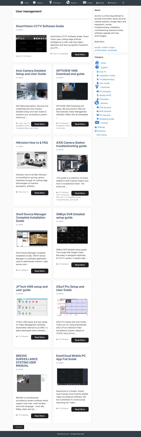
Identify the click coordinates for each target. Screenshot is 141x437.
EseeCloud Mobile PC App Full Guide (71, 357)
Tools (21, 123)
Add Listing (101, 135)
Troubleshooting (22, 128)
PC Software (26, 56)
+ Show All (18, 427)
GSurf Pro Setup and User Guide (70, 288)
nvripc (111, 47)
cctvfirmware (100, 50)
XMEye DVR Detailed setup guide (70, 215)
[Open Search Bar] (123, 3)
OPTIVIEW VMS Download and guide (70, 72)
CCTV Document (62, 195)
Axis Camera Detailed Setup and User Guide (31, 72)
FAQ (20, 192)
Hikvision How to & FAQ (32, 142)
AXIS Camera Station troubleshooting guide (71, 144)
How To (56, 54)
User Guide (33, 128)
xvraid (104, 47)
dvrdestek (112, 50)
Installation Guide (22, 126)
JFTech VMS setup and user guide (32, 288)
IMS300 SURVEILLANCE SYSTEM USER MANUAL (27, 360)
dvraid (97, 47)
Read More (80, 54)
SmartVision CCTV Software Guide (40, 26)
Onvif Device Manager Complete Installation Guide (31, 217)
